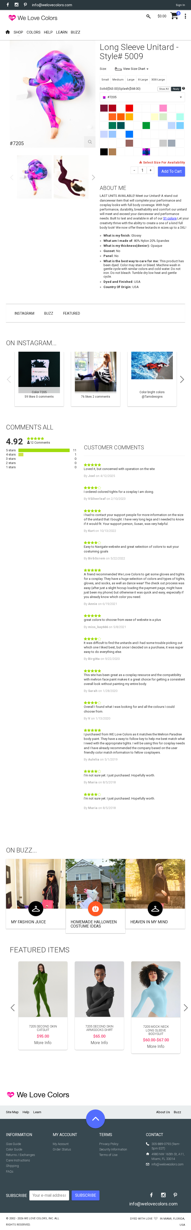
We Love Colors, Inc (38, 1218)
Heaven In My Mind (149, 922)
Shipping (12, 1166)
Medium (118, 79)
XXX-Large (158, 79)
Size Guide (13, 1144)
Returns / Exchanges (20, 1155)
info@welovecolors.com (52, 5)
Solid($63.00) (109, 88)
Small (105, 79)
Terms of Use (108, 1155)
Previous (11, 177)
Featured (71, 313)
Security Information (113, 1149)
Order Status (62, 1149)
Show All (164, 89)
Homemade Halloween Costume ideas (94, 924)
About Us (163, 1112)
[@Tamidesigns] (152, 379)
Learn (37, 1112)
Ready (176, 89)
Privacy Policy (108, 1144)
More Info (42, 1042)
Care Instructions (18, 1160)
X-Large (143, 79)
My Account (61, 1144)
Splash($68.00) (130, 88)
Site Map (12, 1112)
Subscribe (16, 1195)
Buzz (48, 313)
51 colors (170, 218)
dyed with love (141, 1218)
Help (26, 1112)
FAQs (9, 1171)
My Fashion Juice (28, 922)
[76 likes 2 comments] (95, 379)
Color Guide (14, 1149)
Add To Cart (171, 171)
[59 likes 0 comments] (39, 379)
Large (131, 79)
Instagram (24, 313)
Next (93, 177)
